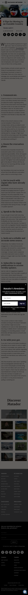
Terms (17, 307)
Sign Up (22, 303)
